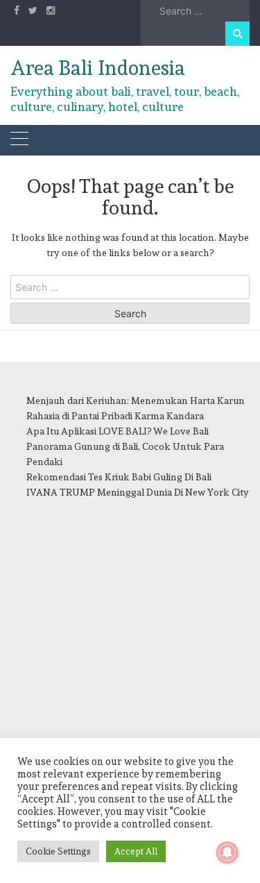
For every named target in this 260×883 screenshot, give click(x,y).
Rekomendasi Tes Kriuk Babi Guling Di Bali (118, 476)
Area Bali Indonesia (97, 68)
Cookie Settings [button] (58, 851)
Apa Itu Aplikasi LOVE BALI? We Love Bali (117, 431)
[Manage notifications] (227, 852)
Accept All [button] (135, 851)
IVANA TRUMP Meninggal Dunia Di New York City (137, 492)
